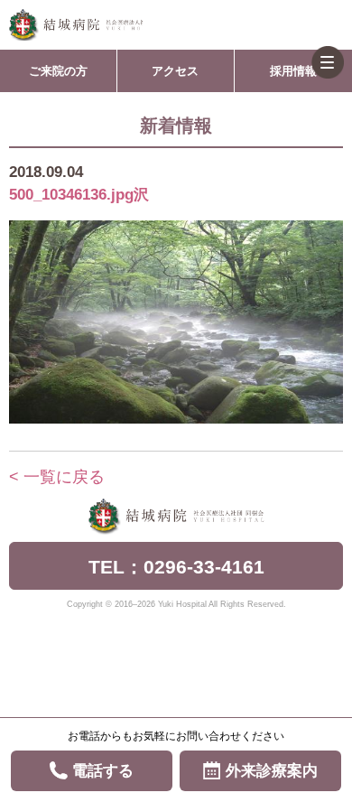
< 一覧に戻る (57, 477)
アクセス (175, 71)
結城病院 (76, 25)
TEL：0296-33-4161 (176, 566)
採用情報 (293, 71)
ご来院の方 (58, 71)
